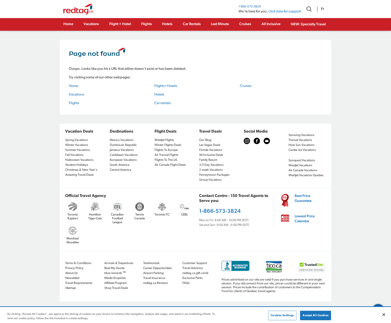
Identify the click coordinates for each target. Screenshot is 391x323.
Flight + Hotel (120, 24)
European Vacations (123, 160)
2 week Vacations (211, 170)
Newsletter (72, 278)
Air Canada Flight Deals (170, 165)
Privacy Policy (74, 268)
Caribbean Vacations (124, 155)
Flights (146, 24)
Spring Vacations (76, 140)
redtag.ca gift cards (195, 273)
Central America (120, 170)
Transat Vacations (300, 140)
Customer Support (194, 263)
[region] (195, 315)
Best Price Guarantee (303, 198)
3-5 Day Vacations (211, 165)
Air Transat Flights (166, 155)
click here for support (284, 11)
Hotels (167, 24)
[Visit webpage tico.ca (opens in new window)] (274, 266)
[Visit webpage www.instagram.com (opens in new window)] (247, 141)
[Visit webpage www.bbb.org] (236, 266)
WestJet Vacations (300, 165)
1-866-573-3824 (249, 6)
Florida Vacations (210, 150)
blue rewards (115, 273)
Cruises (245, 24)
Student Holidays (76, 165)
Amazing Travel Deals (79, 175)
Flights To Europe (166, 150)
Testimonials (151, 263)
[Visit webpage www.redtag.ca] (267, 141)
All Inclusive (271, 24)
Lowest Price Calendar (305, 219)
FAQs (186, 283)
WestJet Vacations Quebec (306, 175)
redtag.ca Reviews (155, 283)
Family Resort (208, 160)
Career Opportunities (157, 268)
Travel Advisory (192, 268)
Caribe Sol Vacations (302, 150)
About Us (71, 273)
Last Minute (220, 24)
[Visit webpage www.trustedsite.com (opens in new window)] (311, 266)
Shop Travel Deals (116, 288)
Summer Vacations (77, 150)
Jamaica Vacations (122, 150)
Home (68, 24)
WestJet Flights (164, 140)
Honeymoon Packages (214, 175)
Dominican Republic (123, 145)
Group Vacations (210, 180)
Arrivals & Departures (118, 263)
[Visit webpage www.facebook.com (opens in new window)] (257, 141)
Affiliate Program (115, 283)
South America (119, 165)
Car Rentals (192, 24)
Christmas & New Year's (81, 170)
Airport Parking (153, 273)
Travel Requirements (78, 283)
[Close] (384, 315)
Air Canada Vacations (302, 170)
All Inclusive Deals (211, 155)
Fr (322, 9)
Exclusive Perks (192, 278)
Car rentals (162, 103)
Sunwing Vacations (301, 135)
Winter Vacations (76, 145)
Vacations (91, 24)
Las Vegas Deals (209, 145)
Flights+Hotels (165, 86)
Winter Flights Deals (168, 145)
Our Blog (205, 140)
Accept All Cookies (315, 315)
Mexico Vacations (122, 140)
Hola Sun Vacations (301, 145)
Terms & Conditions (78, 263)
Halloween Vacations (79, 160)
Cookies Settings (282, 315)
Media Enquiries (115, 278)
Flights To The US (166, 160)
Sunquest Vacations (301, 160)
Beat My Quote (114, 268)
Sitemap (70, 288)
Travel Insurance (154, 278)
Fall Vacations (74, 155)
